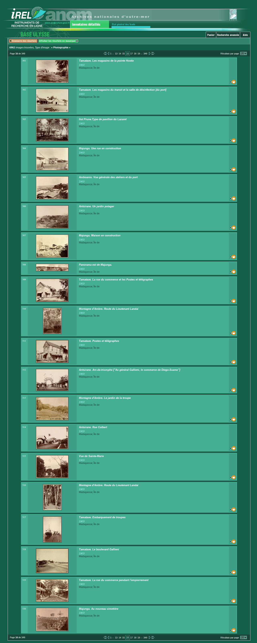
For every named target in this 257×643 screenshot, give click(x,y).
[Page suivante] (149, 53)
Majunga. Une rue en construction (100, 148)
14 (120, 53)
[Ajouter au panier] (232, 82)
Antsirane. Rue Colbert (93, 427)
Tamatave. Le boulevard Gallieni (99, 549)
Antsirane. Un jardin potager (96, 206)
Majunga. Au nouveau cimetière (98, 608)
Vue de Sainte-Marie (91, 456)
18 (135, 53)
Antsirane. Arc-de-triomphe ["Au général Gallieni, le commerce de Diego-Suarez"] (129, 369)
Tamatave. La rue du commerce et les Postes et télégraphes (116, 279)
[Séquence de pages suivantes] (153, 53)
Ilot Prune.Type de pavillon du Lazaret (102, 119)
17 (131, 53)
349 (145, 53)
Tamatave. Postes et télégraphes (99, 340)
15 (123, 53)
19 (139, 53)
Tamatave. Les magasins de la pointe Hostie (106, 60)
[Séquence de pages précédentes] (105, 53)
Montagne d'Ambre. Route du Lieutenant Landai (108, 308)
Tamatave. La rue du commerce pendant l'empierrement (113, 580)
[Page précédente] (108, 53)
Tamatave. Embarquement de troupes (102, 517)
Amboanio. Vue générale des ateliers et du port (108, 177)
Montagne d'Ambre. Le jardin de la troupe (105, 397)
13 (116, 53)
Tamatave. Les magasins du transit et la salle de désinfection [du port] (122, 89)
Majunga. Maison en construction (99, 235)
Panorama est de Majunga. (95, 264)
